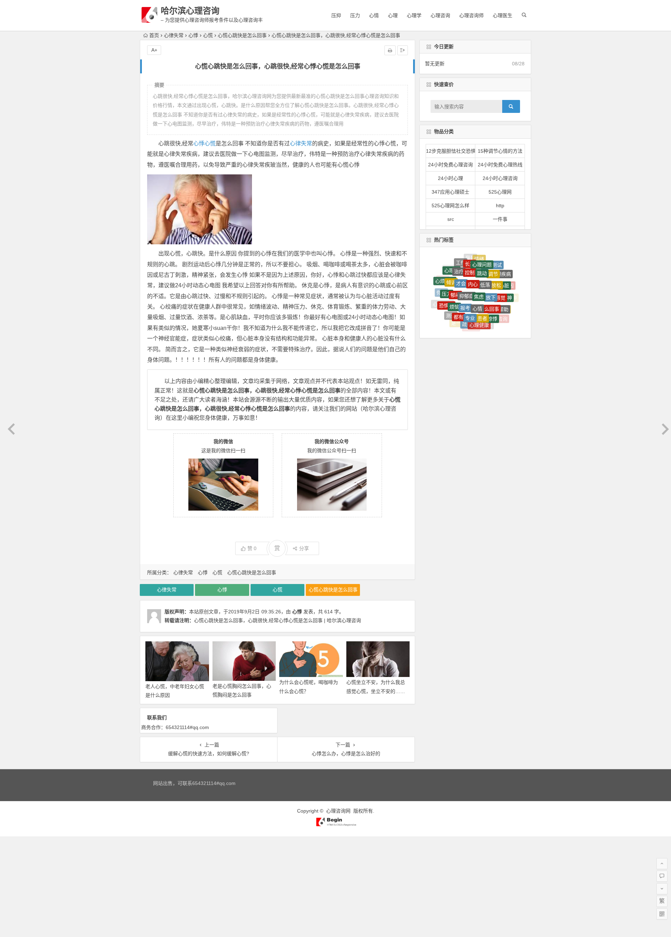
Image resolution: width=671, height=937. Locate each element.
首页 (154, 35)
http (500, 205)
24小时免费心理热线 (500, 164)
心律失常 (173, 35)
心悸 (193, 35)
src (450, 219)
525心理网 (500, 192)
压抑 (336, 15)
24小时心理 (450, 178)
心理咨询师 (471, 15)
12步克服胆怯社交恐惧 (451, 151)
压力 (355, 15)
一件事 (500, 219)
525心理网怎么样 (450, 205)
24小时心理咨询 (500, 178)
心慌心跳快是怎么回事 (242, 35)
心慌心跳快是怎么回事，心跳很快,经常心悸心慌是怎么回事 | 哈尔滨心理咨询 (277, 620)
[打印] (390, 50)
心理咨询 (440, 15)
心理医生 (502, 15)
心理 (393, 15)
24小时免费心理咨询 (450, 164)
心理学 (414, 15)
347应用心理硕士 (450, 192)
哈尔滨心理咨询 (190, 10)
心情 (374, 15)
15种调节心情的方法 (500, 151)
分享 (304, 548)
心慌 (208, 35)
